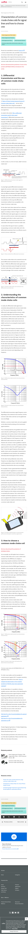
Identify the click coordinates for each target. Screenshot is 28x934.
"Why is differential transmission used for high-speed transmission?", (11, 115)
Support (17, 888)
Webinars (3, 903)
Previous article (7, 822)
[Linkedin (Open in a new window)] (14, 816)
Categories (17, 874)
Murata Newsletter (19, 903)
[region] (14, 925)
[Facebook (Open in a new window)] (3, 816)
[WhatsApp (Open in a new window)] (19, 816)
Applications (17, 886)
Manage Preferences (14, 931)
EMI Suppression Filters (7, 40)
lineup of (21, 50)
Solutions (3, 886)
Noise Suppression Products (8, 37)
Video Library (4, 890)
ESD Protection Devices (20, 40)
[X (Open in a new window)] (8, 816)
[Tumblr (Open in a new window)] (24, 816)
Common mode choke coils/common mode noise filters (12, 44)
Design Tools (4, 888)
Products (17, 884)
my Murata (3, 892)
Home (2, 5)
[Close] (26, 918)
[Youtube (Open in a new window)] (15, 913)
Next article (22, 822)
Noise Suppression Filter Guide (8, 35)
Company (17, 890)
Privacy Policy (15, 928)
